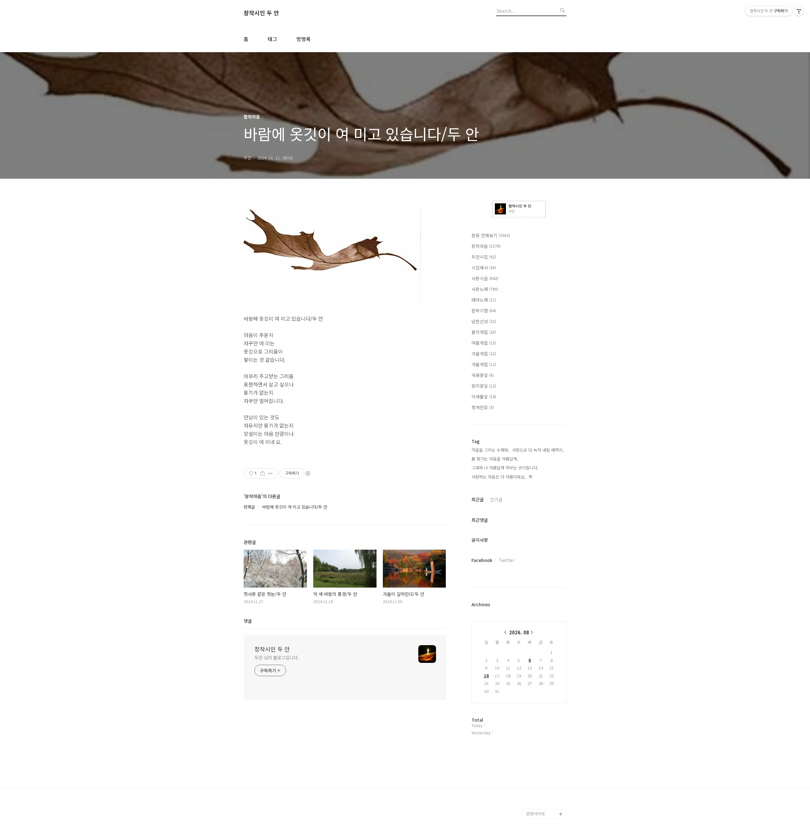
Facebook (481, 560)
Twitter (506, 560)
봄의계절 (483, 332)
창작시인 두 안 (261, 12)
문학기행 (483, 310)
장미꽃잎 (483, 386)
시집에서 (483, 267)
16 (486, 676)
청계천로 (482, 407)
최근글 (477, 499)
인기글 (496, 499)
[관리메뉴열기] (799, 11)
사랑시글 (484, 278)
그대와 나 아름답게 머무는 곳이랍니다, (505, 468)
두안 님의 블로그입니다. (276, 657)
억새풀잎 (483, 396)
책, (530, 477)
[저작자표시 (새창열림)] (307, 473)
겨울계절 (483, 364)
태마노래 (483, 300)
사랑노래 (484, 289)
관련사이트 (535, 814)
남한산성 (483, 321)
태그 (272, 39)
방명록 (303, 39)
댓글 (248, 621)
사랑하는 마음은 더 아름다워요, (498, 477)
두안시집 (483, 257)
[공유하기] (262, 473)
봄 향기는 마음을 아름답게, (494, 459)
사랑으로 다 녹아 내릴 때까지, (538, 450)
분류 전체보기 (490, 235)
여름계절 (483, 343)
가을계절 (483, 353)
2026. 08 (519, 632)
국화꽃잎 (482, 375)
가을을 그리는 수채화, (490, 450)
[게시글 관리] (270, 473)
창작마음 (486, 246)
